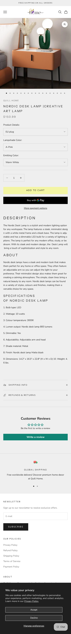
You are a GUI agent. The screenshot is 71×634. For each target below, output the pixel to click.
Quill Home (11, 100)
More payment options (35, 208)
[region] (35, 470)
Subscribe (15, 526)
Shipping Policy (11, 555)
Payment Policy (11, 566)
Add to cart (35, 190)
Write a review (36, 437)
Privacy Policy (10, 545)
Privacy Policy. (31, 601)
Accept (33, 609)
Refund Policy (10, 550)
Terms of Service (11, 561)
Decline (34, 617)
